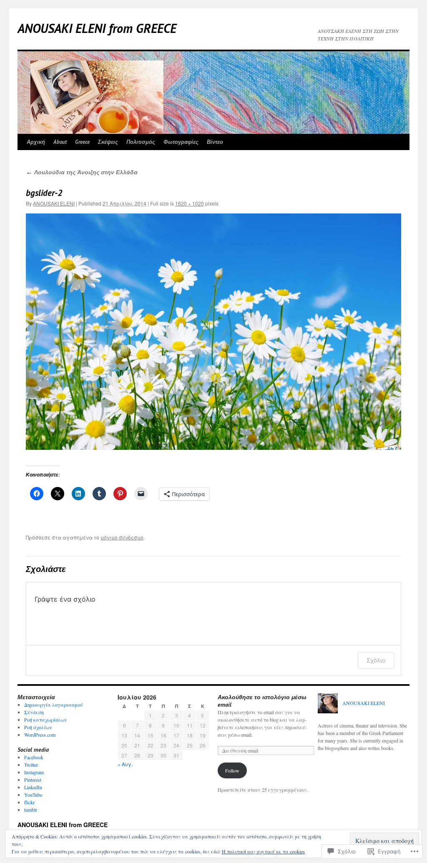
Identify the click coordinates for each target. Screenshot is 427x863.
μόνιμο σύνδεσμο (121, 537)
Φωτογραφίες (180, 142)
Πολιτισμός (140, 142)
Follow (232, 770)
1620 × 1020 (189, 203)
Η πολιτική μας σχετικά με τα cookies (263, 851)
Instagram (34, 772)
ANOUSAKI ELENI (54, 203)
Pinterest (32, 779)
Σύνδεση (34, 712)
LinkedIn (33, 787)
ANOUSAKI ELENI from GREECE (97, 28)
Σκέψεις (108, 142)
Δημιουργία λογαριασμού (53, 704)
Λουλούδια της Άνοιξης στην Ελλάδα (82, 172)
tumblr (30, 809)
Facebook (33, 757)
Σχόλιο (376, 660)
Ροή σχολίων (38, 727)
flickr (29, 802)
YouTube (33, 794)
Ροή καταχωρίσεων (45, 719)
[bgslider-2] (213, 331)
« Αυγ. (125, 764)
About (60, 142)
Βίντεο (215, 142)
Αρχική (36, 142)
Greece (82, 142)
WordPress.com (39, 734)
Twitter (31, 764)
